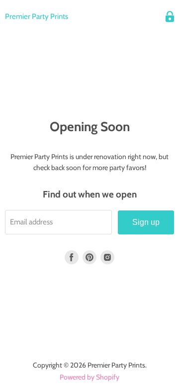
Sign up (146, 222)
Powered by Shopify (89, 377)
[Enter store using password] (170, 16)
